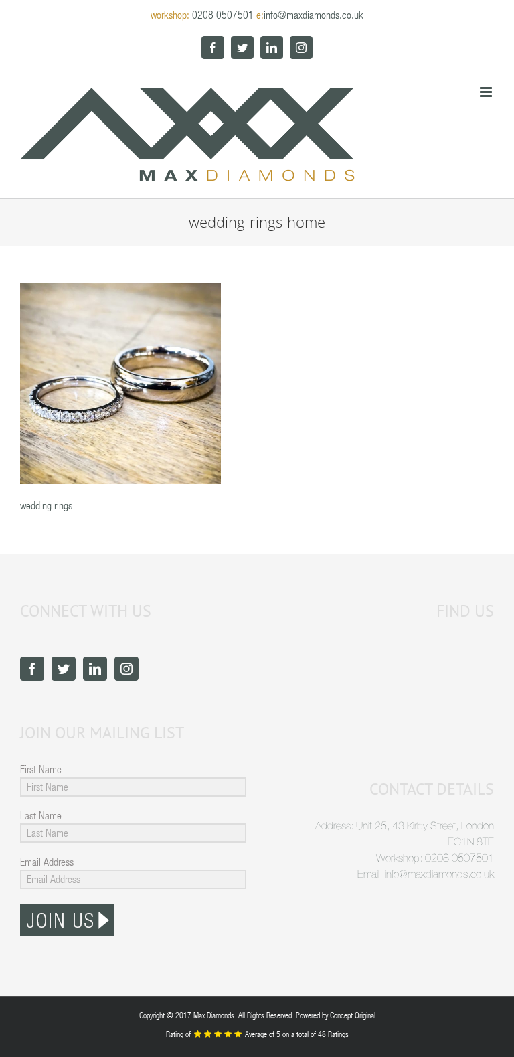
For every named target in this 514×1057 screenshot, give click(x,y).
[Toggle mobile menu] (487, 92)
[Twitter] (64, 669)
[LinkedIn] (95, 669)
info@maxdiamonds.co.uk (313, 14)
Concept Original (352, 1014)
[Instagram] (126, 669)
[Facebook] (32, 669)
